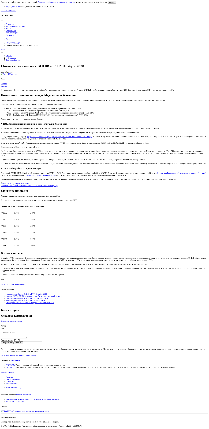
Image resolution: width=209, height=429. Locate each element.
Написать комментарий (11, 321)
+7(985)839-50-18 (13, 6)
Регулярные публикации (23, 394)
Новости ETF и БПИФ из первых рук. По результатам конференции (34, 296)
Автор (3, 326)
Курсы (8, 28)
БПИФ (4, 284)
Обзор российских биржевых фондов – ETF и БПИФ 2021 (30, 303)
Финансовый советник (15, 26)
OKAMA (9, 367)
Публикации (11, 31)
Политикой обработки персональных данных (56, 2)
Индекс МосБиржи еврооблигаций (40, 175)
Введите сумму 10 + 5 (10, 340)
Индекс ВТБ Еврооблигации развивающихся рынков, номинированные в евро (59, 137)
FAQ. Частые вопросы (15, 387)
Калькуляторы (12, 33)
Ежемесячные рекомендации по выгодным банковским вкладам (32, 399)
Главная (9, 56)
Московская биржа (18, 284)
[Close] (2, 20)
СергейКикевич (4, 85)
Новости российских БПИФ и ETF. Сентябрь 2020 (27, 298)
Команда (9, 377)
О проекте (10, 24)
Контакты (10, 35)
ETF (9, 284)
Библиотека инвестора (15, 402)
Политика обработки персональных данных (19, 355)
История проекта (13, 379)
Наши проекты (15, 360)
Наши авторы (11, 383)
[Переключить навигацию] (2, 52)
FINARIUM (10, 365)
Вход (8, 39)
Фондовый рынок (13, 60)
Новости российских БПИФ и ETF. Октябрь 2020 (26, 294)
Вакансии (10, 381)
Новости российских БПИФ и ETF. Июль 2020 (25, 300)
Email (3, 328)
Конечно (112, 2)
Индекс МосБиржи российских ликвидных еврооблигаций (181, 173)
